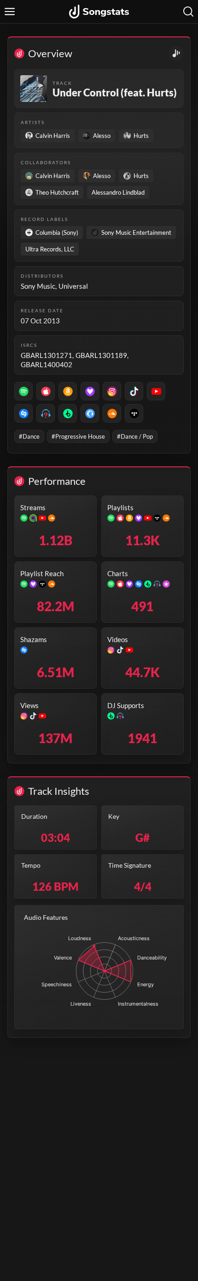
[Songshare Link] (176, 53)
